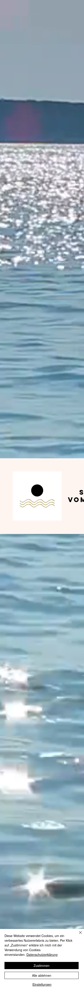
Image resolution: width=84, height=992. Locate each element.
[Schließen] (77, 935)
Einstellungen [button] (42, 984)
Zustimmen (42, 965)
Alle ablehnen (41, 975)
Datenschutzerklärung (42, 954)
